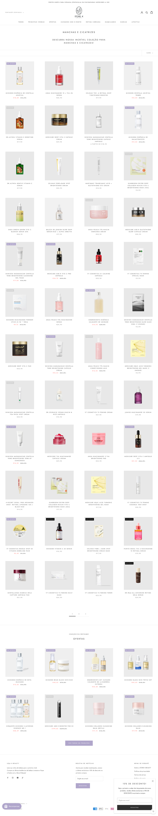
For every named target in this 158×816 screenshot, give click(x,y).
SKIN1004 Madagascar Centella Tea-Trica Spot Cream (20, 413)
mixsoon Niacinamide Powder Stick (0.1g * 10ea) (19, 321)
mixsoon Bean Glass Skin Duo (59, 680)
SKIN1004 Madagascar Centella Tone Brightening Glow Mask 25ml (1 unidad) (138, 322)
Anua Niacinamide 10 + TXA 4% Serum (59, 94)
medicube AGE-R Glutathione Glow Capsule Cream (138, 231)
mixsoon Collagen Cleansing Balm (138, 727)
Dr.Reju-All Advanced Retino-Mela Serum (138, 594)
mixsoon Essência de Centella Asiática (20, 94)
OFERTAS (52, 22)
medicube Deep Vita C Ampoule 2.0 (138, 457)
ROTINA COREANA (93, 22)
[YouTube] (17, 777)
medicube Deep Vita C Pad (19, 366)
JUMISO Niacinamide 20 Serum (138, 412)
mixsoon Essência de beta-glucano (20, 681)
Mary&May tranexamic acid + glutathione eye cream (99, 184)
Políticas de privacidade (142, 771)
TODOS (21, 22)
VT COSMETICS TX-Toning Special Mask (138, 275)
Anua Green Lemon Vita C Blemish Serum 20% (19, 231)
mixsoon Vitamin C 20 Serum (59, 549)
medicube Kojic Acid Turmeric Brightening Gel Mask (98, 504)
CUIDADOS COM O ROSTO (71, 22)
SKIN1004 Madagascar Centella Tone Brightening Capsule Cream (59, 368)
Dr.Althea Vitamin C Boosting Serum (19, 138)
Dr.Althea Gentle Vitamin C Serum (19, 184)
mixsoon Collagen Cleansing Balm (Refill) (98, 727)
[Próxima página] (85, 614)
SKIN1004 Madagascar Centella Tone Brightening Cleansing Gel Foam (20, 276)
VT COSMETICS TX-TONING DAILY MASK (59, 594)
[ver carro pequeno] (152, 12)
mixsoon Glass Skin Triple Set (138, 680)
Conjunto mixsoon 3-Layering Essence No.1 (19, 727)
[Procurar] (147, 12)
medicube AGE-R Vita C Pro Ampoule (59, 275)
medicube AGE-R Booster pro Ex (59, 726)
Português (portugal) (13, 12)
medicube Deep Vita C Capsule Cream (59, 138)
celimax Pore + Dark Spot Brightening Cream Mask (98, 550)
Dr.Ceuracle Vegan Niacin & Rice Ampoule (59, 413)
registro (135, 807)
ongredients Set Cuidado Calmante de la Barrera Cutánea (98, 682)
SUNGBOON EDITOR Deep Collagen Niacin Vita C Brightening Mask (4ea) (59, 505)
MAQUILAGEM (110, 22)
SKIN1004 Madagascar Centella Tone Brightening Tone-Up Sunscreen (20, 458)
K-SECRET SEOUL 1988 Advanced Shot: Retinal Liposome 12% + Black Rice (20, 505)
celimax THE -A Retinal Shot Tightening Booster (99, 94)
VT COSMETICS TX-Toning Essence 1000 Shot (138, 504)
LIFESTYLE (136, 22)
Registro (83, 786)
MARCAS (123, 22)
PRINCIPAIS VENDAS (36, 22)
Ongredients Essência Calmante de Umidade (99, 321)
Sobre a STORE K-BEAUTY (142, 768)
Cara (149, 53)
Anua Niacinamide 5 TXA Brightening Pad (99, 457)
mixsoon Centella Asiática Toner (138, 94)
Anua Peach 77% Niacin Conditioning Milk (98, 367)
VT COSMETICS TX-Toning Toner (98, 593)
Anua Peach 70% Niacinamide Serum (59, 321)
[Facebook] (7, 777)
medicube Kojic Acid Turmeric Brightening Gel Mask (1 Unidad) (138, 368)
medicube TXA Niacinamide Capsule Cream (59, 457)
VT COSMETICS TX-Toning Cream (99, 412)
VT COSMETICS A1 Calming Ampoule (98, 275)
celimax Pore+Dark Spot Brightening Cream (59, 184)
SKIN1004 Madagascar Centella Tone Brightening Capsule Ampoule (99, 139)
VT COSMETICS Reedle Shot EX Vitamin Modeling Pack (20, 550)
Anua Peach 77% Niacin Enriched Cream (98, 231)
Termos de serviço (140, 775)
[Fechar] (153, 781)
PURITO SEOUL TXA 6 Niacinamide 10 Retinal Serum (138, 550)
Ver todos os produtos (79, 743)
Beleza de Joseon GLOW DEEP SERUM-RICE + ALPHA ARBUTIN (59, 231)
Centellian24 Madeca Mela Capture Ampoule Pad (20, 594)
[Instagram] (12, 777)
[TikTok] (22, 777)
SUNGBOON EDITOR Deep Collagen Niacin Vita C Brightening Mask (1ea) (138, 185)
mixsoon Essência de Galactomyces (138, 138)
